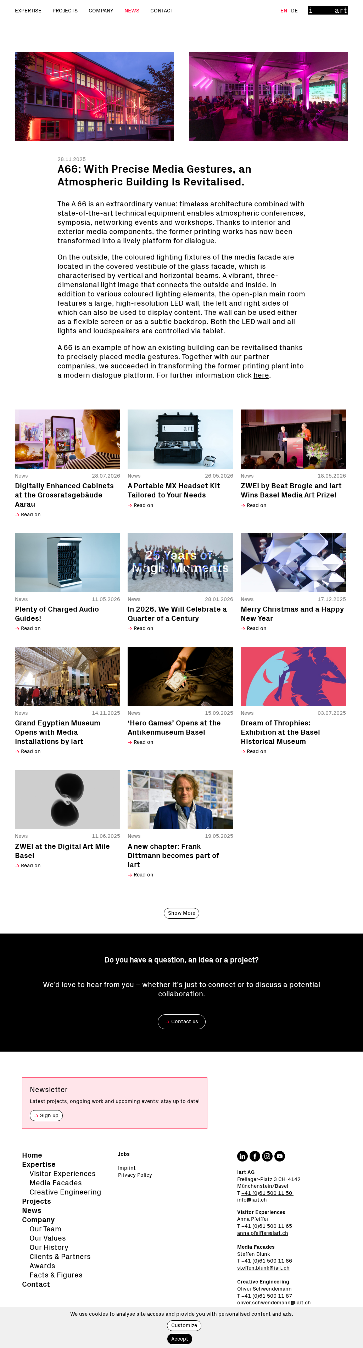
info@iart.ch (252, 1200)
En (284, 10)
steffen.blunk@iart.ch (263, 1268)
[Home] (328, 10)
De (294, 10)
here (261, 375)
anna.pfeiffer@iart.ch (262, 1233)
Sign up (46, 1115)
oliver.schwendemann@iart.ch (274, 1302)
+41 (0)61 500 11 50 (267, 1193)
